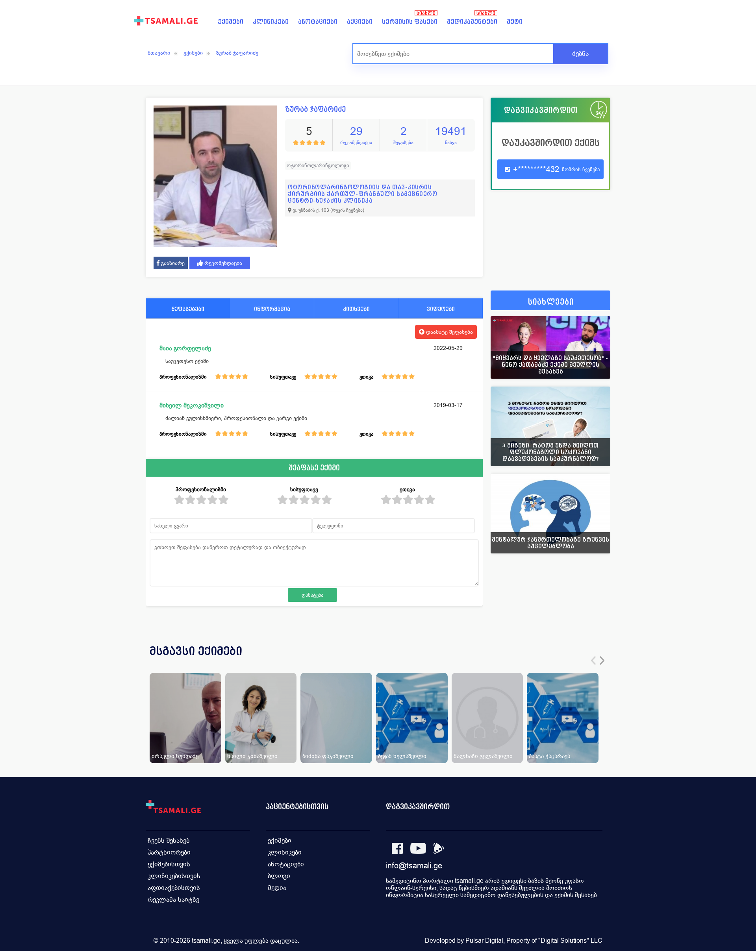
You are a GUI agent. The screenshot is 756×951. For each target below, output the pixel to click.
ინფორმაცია (272, 309)
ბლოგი (279, 876)
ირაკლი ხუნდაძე (175, 756)
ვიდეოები (441, 309)
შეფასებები (187, 309)
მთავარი (159, 53)
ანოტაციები (317, 22)
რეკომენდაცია (222, 263)
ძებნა (580, 53)
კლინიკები (271, 22)
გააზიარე (172, 263)
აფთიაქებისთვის (174, 888)
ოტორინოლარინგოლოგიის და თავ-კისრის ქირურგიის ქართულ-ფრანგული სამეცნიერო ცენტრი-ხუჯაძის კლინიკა (362, 194)
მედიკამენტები (472, 22)
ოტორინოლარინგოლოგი (318, 165)
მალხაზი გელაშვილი (483, 756)
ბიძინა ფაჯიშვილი (328, 756)
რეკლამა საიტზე (173, 899)
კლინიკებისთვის (174, 876)
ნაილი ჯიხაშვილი (252, 756)
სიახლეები (551, 302)
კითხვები (356, 309)
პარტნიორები (169, 852)
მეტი (515, 22)
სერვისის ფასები (409, 22)
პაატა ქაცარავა (549, 756)
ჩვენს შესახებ (168, 840)
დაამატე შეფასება (448, 332)
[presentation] (593, 660)
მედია (277, 888)
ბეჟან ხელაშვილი (402, 756)
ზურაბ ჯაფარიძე (237, 53)
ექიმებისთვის (169, 864)
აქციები (359, 22)
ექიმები (230, 22)
